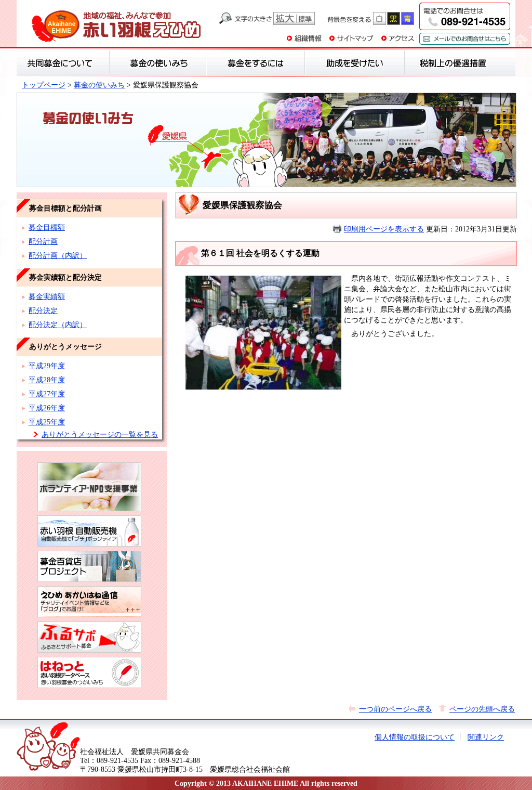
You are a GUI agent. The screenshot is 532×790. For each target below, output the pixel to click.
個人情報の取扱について (415, 737)
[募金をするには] (255, 63)
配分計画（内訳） (58, 255)
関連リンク (486, 737)
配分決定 (43, 310)
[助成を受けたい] (355, 63)
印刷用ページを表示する (384, 229)
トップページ (43, 85)
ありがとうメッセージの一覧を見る (100, 434)
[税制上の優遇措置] (453, 63)
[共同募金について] (63, 63)
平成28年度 (47, 379)
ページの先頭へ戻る (482, 709)
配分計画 (43, 241)
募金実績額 (47, 296)
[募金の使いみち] (158, 63)
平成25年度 (47, 422)
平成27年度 (47, 394)
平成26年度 (47, 408)
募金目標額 (47, 227)
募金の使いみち (99, 85)
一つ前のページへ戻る (395, 709)
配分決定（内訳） (58, 324)
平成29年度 (47, 365)
